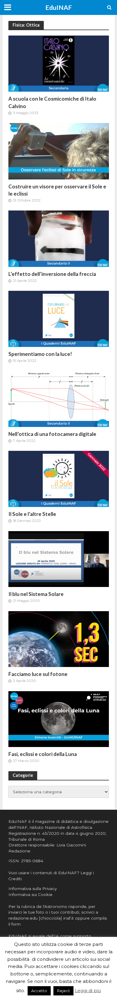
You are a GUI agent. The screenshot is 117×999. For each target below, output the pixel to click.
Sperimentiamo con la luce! (40, 354)
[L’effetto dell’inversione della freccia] (58, 238)
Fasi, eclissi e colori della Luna (42, 754)
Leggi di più (88, 990)
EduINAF (58, 7)
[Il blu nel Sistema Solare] (58, 558)
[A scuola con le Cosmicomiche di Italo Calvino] (58, 63)
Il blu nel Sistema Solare (36, 594)
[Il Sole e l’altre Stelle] (58, 478)
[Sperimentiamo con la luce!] (58, 318)
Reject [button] (63, 990)
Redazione (19, 851)
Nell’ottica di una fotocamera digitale (52, 434)
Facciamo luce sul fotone (38, 674)
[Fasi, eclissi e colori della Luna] (58, 718)
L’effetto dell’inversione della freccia (52, 274)
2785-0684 (32, 860)
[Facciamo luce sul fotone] (58, 638)
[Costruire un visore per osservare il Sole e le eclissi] (58, 150)
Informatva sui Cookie (30, 894)
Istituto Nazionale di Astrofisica (60, 827)
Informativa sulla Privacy (32, 888)
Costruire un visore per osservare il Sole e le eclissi (57, 190)
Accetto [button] (39, 990)
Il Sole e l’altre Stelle (32, 514)
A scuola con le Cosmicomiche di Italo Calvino (52, 102)
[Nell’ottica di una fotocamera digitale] (58, 398)
